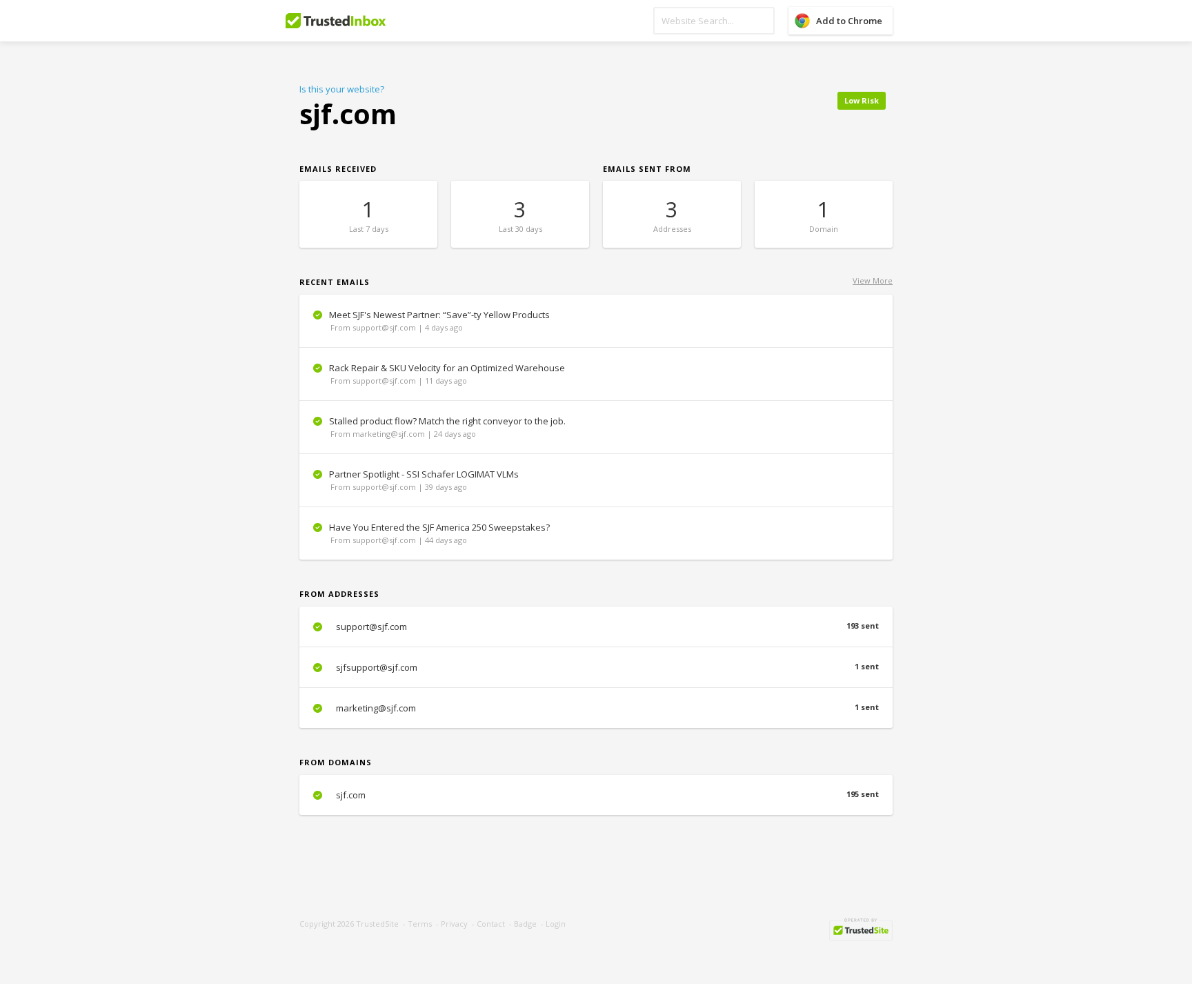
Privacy (454, 923)
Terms (420, 923)
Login (556, 923)
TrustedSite (377, 923)
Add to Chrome (849, 20)
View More (873, 280)
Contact (491, 923)
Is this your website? (341, 89)
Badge (525, 923)
